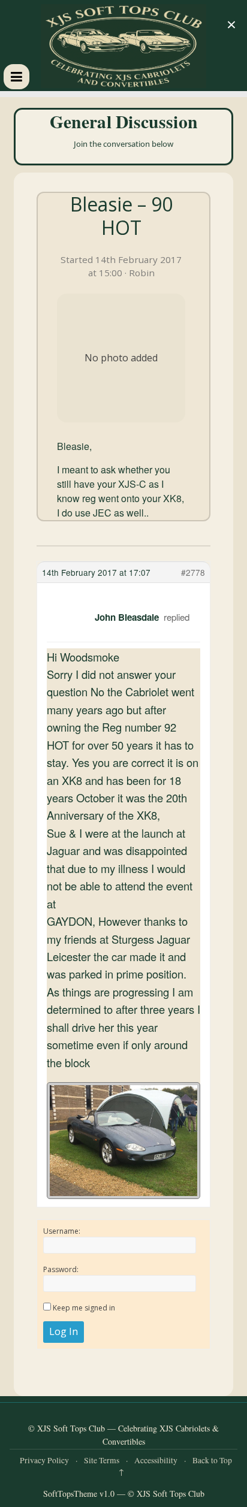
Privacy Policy (44, 1460)
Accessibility (155, 1460)
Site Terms (101, 1460)
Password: (61, 1269)
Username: (61, 1231)
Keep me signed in (84, 1308)
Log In (63, 1331)
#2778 (193, 572)
